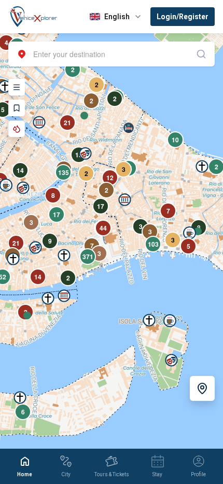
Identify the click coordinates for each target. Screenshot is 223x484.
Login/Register (182, 16)
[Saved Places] (16, 108)
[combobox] (111, 54)
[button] (39, 122)
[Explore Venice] (16, 87)
